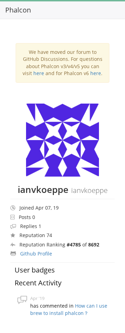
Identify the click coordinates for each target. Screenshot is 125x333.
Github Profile (36, 253)
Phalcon (18, 10)
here (38, 73)
